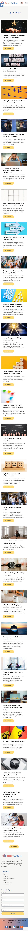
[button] (22, 3)
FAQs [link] (4, 874)
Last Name (3, 897)
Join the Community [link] (7, 883)
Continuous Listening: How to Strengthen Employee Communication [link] (12, 794)
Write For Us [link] (5, 880)
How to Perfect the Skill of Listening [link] (14, 741)
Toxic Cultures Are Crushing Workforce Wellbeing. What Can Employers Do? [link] (12, 170)
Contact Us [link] (5, 876)
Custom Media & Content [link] (8, 878)
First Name (4, 892)
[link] (1, 5)
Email (2, 903)
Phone (2, 908)
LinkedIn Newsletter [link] (7, 885)
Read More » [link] (8, 48)
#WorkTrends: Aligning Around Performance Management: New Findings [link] (12, 708)
